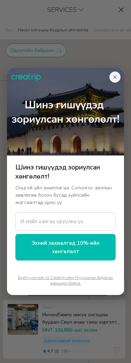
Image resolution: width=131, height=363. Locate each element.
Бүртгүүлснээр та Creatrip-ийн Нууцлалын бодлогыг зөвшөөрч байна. (65, 280)
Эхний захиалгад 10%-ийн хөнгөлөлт (65, 247)
